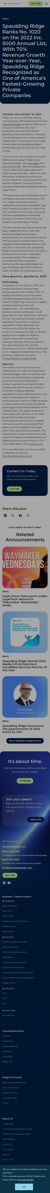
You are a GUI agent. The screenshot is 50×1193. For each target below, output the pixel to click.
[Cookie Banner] (25, 1179)
